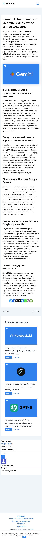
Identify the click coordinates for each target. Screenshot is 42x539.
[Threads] (19, 300)
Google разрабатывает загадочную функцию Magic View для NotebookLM (20, 351)
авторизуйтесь (6, 443)
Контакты (21, 524)
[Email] (31, 300)
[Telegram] (10, 300)
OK (24, 537)
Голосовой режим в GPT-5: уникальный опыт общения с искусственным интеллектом (19, 423)
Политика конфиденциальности (21, 519)
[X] (16, 300)
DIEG (31, 529)
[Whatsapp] (25, 300)
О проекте (21, 516)
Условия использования (21, 521)
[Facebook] (13, 300)
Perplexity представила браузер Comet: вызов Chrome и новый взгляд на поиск (20, 387)
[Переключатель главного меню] (37, 3)
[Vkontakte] (22, 300)
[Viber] (28, 300)
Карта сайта (21, 526)
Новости (8, 357)
